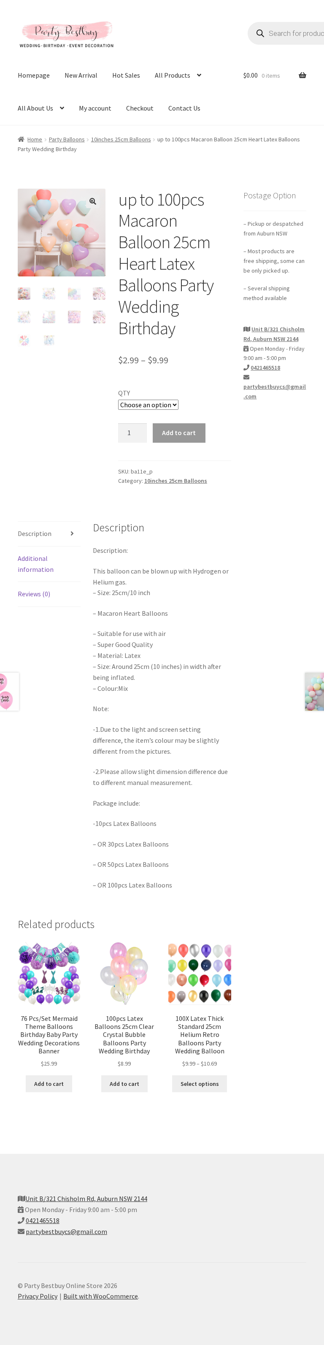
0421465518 (265, 367)
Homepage (34, 75)
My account (95, 108)
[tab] (49, 534)
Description (34, 533)
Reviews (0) (34, 594)
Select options (200, 1084)
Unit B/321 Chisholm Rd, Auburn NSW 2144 (86, 1198)
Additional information (36, 564)
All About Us (35, 108)
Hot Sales (126, 75)
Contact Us (184, 108)
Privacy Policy (37, 1296)
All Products (172, 75)
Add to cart (179, 432)
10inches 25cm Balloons (121, 139)
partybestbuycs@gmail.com (66, 1231)
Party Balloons (67, 139)
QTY (124, 393)
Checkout (140, 108)
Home (34, 139)
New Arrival (81, 75)
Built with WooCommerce (100, 1296)
